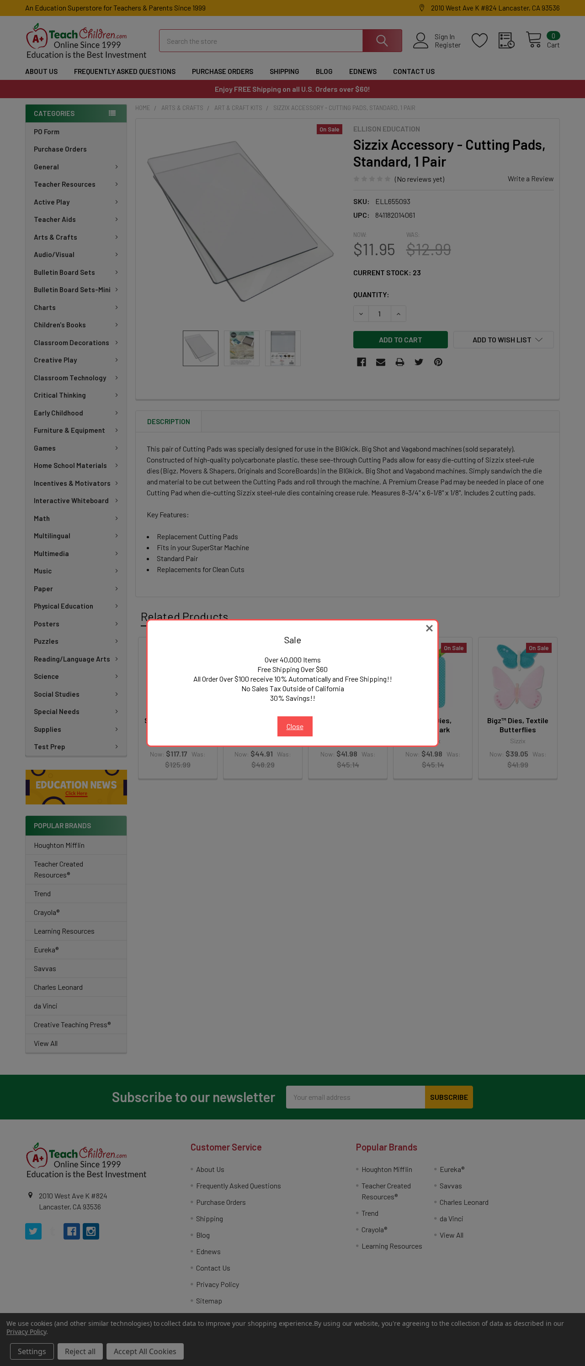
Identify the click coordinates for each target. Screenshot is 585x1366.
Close (295, 726)
